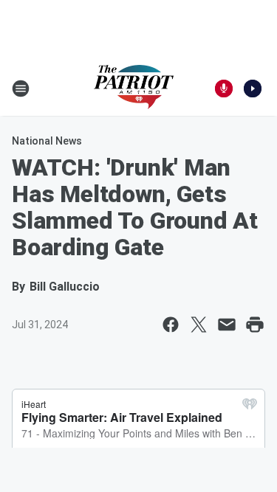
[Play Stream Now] (252, 88)
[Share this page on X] (198, 324)
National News (47, 141)
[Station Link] (134, 88)
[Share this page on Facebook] (170, 324)
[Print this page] (254, 324)
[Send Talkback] (224, 88)
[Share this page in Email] (226, 324)
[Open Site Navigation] (21, 88)
